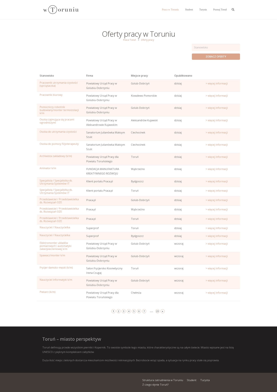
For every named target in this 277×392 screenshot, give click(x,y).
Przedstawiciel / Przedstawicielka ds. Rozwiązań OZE (59, 201)
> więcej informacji (217, 83)
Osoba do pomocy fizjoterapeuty (59, 144)
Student (191, 380)
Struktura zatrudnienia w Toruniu (162, 380)
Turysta (205, 380)
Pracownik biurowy (51, 95)
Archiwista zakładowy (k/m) (56, 156)
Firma (89, 75)
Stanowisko (47, 75)
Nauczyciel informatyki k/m (56, 279)
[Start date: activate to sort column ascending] (221, 76)
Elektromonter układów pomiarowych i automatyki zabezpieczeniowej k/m (55, 246)
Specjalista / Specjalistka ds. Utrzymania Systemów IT (56, 182)
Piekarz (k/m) (47, 292)
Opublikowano (183, 75)
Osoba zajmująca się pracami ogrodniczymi (57, 121)
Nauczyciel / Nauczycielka (55, 227)
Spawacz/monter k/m (52, 255)
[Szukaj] (233, 9)
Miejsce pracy (139, 75)
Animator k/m (48, 168)
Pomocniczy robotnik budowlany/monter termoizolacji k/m (59, 110)
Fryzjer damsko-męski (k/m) (56, 267)
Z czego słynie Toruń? (155, 384)
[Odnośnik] (60, 9)
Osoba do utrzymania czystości (58, 131)
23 (157, 311)
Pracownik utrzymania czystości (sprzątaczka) (59, 84)
